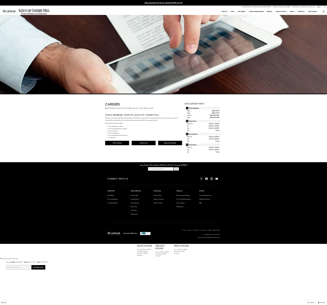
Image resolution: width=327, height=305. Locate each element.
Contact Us (144, 143)
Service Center (134, 195)
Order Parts (134, 210)
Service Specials (135, 203)
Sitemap (189, 230)
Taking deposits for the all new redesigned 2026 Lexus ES (164, 3)
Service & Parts (281, 11)
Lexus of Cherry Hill (216, 234)
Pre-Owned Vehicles (112, 199)
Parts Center (134, 206)
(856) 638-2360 (214, 115)
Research (301, 12)
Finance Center (157, 195)
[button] (323, 11)
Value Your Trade (158, 203)
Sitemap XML (196, 230)
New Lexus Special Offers (183, 195)
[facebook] (206, 179)
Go (176, 169)
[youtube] (217, 179)
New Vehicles (110, 195)
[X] (201, 179)
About (292, 11)
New (232, 11)
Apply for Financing (159, 199)
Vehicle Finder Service (256, 11)
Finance (269, 11)
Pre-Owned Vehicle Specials (183, 199)
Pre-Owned (241, 11)
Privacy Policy (203, 230)
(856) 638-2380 (214, 117)
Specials (224, 11)
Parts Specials (134, 214)
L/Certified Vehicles (112, 203)
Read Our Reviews (170, 143)
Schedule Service (135, 199)
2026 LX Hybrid (216, 230)
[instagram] (211, 179)
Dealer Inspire (217, 237)
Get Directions (38, 267)
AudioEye (209, 230)
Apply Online (117, 143)
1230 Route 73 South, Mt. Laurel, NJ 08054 (281, 6)
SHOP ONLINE (312, 11)
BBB (200, 203)
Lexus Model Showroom (205, 195)
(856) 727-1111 (215, 111)
